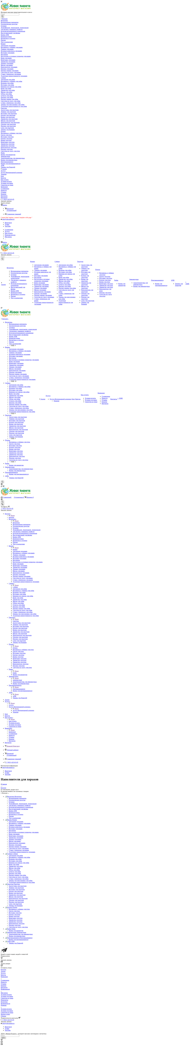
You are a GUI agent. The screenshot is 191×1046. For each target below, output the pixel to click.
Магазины (4, 993)
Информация (5, 989)
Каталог (11, 517)
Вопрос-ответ (5, 1014)
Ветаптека (16, 522)
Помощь (3, 1005)
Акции (3, 971)
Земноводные (17, 680)
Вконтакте (8, 223)
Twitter (7, 224)
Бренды (3, 975)
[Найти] (2, 16)
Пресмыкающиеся (19, 689)
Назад (13, 515)
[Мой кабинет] (2, 484)
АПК (14, 696)
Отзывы (3, 984)
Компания (12, 732)
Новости (4, 982)
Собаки (15, 587)
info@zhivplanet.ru (8, 219)
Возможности (5, 1003)
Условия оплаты (6, 994)
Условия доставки (7, 996)
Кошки (15, 549)
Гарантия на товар (7, 998)
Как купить (13, 721)
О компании (5, 980)
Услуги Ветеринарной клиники (23, 710)
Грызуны (16, 621)
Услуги (11, 705)
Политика (4, 1002)
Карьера (3, 985)
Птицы (15, 648)
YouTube (8, 226)
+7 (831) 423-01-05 (8, 199)
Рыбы (15, 673)
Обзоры (3, 1016)
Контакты (4, 987)
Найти (3, 1038)
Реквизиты (4, 1000)
